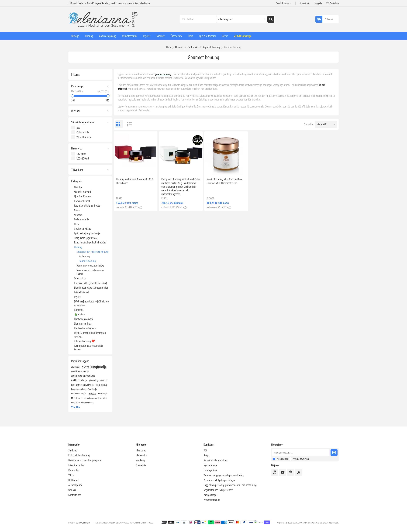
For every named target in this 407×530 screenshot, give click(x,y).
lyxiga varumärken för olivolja (84, 389)
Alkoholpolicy (75, 485)
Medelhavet (76, 398)
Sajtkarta (72, 450)
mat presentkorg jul (78, 393)
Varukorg (140, 460)
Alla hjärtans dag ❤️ (84, 341)
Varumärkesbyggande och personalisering (224, 475)
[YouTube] (282, 472)
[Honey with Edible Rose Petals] (135, 153)
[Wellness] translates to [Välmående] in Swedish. (91, 303)
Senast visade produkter (215, 460)
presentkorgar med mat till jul (95, 397)
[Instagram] (274, 472)
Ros (78, 127)
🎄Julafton (79, 314)
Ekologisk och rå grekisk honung (92, 251)
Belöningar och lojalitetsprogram (84, 460)
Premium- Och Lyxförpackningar (219, 480)
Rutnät (119, 124)
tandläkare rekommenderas (82, 402)
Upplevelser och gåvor (85, 328)
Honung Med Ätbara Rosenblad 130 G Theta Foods (134, 181)
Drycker (77, 297)
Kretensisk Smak (82, 201)
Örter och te (80, 278)
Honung (78, 247)
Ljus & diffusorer (82, 196)
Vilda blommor (83, 137)
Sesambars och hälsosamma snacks (90, 272)
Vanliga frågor (210, 495)
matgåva (92, 393)
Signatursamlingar (83, 323)
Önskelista (141, 465)
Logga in (318, 3)
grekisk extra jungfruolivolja (83, 375)
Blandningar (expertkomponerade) (91, 287)
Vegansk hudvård (82, 192)
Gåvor (77, 210)
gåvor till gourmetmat (98, 380)
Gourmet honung (87, 261)
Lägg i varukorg (142, 170)
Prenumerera (282, 458)
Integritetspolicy (76, 465)
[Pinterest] (290, 472)
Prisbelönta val (81, 292)
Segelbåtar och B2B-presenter (218, 490)
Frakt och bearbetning (79, 455)
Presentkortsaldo (212, 500)
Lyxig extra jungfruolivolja (87, 233)
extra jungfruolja (94, 367)
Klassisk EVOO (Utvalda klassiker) (90, 283)
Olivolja (78, 187)
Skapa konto (305, 3)
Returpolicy (73, 470)
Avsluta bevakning (301, 458)
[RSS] (298, 472)
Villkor (71, 475)
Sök (270, 19)
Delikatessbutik (81, 219)
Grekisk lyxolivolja (79, 380)
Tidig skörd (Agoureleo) (85, 238)
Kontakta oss (74, 495)
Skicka (334, 452)
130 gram (81, 154)
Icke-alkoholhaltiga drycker (87, 205)
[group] (181, 153)
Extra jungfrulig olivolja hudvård (90, 242)
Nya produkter (211, 465)
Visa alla (75, 407)
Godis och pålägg (82, 228)
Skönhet (78, 215)
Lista (128, 124)
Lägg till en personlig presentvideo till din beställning (230, 485)
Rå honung (84, 256)
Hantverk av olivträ (83, 319)
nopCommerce (84, 522)
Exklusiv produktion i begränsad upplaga (90, 334)
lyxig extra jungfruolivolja (82, 384)
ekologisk (75, 366)
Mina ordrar (141, 455)
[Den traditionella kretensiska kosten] (88, 347)
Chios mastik (82, 132)
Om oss (72, 490)
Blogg (206, 455)
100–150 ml (82, 158)
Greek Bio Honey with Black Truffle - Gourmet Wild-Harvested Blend (224, 181)
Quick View (128, 170)
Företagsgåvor (210, 470)
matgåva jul (102, 393)
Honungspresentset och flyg (90, 265)
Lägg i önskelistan (121, 170)
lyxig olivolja (101, 384)
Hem (168, 47)
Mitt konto (141, 450)
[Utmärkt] (78, 310)
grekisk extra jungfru (80, 371)
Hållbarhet (73, 480)
